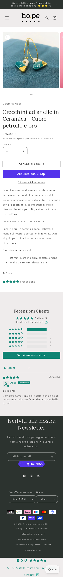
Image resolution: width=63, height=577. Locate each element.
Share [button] (9, 273)
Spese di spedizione (25, 139)
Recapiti (47, 545)
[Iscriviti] (52, 456)
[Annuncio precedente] (6, 4)
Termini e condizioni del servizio (33, 539)
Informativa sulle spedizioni (28, 545)
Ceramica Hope (30, 524)
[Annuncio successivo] (56, 4)
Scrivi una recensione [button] (31, 355)
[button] (7, 18)
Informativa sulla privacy (33, 534)
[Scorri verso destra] (39, 95)
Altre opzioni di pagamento (31, 182)
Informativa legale (33, 550)
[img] (11, 377)
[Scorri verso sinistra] (24, 95)
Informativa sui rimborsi (37, 529)
